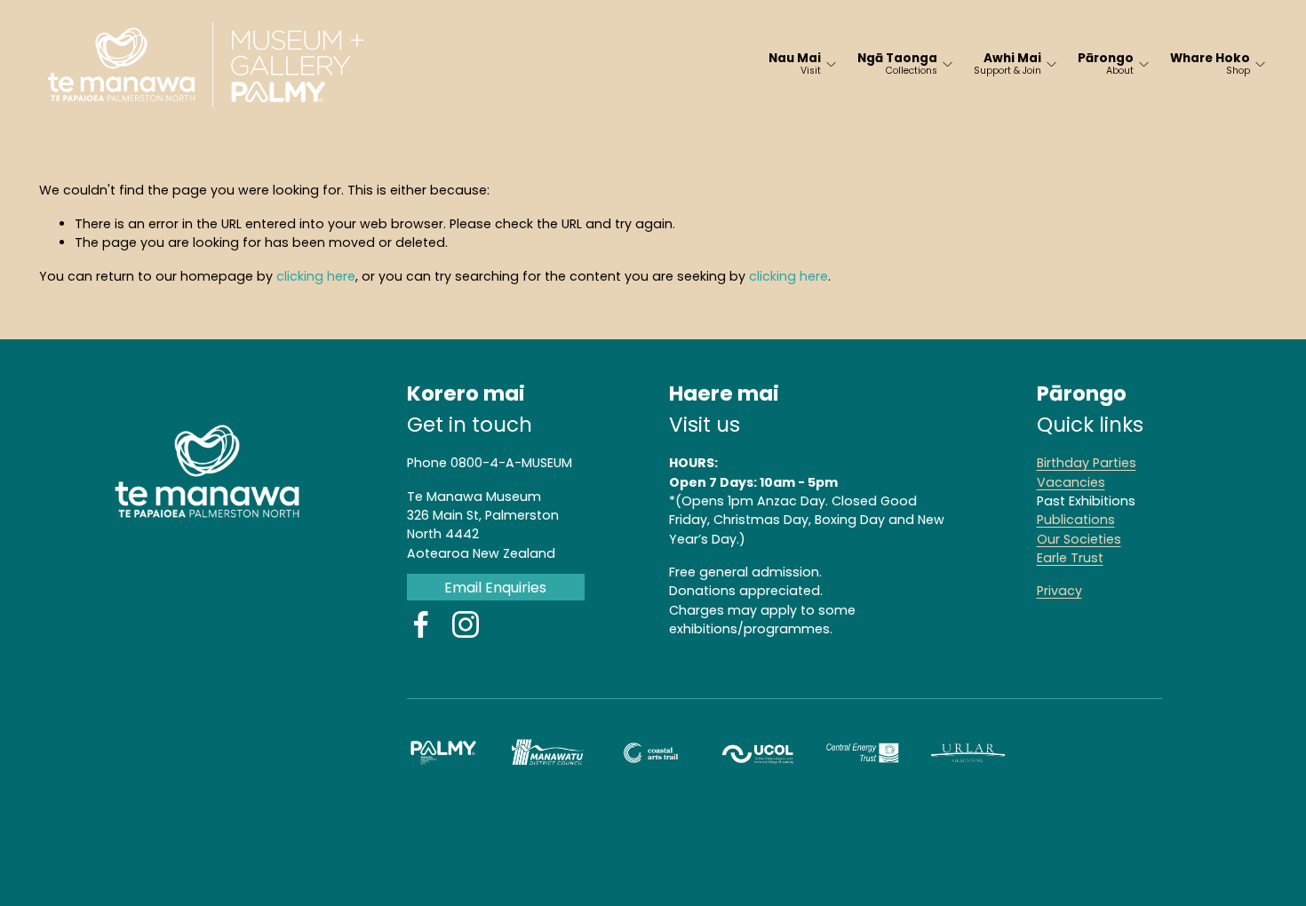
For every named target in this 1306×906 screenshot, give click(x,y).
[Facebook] (421, 624)
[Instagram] (465, 624)
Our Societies (1079, 539)
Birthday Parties (1086, 463)
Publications (1076, 519)
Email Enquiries (495, 587)
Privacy (1059, 591)
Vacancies (1071, 482)
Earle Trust (1070, 558)
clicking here (315, 276)
